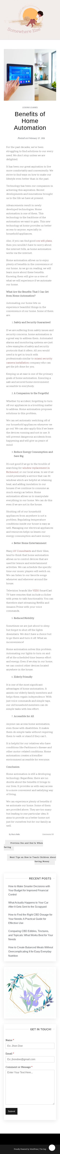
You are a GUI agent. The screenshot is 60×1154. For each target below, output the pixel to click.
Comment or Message (19, 1067)
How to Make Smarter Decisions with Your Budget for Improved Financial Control (29, 890)
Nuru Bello (15, 834)
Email (10, 1054)
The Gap (42, 1149)
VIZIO (36, 591)
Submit (11, 1111)
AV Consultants (22, 551)
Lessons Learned (30, 107)
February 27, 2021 (36, 138)
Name (10, 1040)
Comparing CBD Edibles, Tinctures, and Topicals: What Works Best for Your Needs (30, 935)
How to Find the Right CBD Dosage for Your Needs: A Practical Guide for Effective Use (30, 918)
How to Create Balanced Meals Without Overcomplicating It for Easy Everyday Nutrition (30, 951)
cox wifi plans (44, 241)
